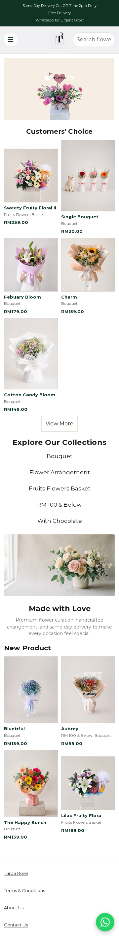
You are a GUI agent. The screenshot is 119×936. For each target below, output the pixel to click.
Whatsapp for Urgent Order (60, 20)
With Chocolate (59, 521)
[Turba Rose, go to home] (59, 39)
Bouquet (59, 456)
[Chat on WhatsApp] (105, 922)
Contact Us (16, 924)
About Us (13, 907)
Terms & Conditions (24, 890)
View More (59, 423)
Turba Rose (16, 873)
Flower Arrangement (59, 472)
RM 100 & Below (59, 504)
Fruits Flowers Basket (60, 488)
